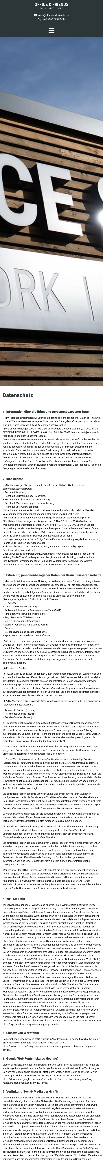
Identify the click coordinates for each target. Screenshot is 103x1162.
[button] (51, 19)
